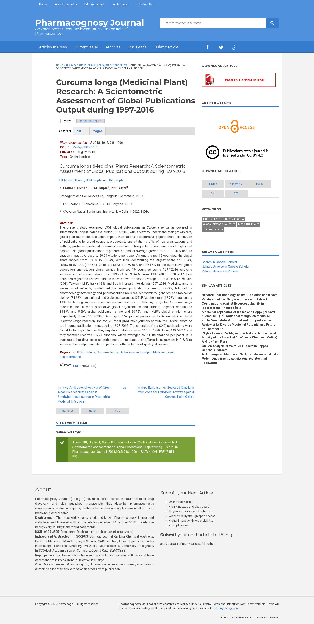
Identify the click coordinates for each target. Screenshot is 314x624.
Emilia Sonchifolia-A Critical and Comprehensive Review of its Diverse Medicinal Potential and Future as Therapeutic (238, 325)
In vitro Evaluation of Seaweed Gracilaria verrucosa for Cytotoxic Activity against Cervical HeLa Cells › (166, 392)
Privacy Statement (268, 617)
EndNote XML (236, 184)
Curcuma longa (107, 352)
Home (43, 4)
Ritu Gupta (116, 180)
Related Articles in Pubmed (220, 271)
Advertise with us (242, 617)
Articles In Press (53, 47)
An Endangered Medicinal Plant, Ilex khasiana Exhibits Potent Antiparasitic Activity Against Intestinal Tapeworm (240, 359)
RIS (213, 193)
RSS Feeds (137, 47)
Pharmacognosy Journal (89, 22)
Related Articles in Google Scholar (225, 266)
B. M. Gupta (94, 180)
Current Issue (86, 47)
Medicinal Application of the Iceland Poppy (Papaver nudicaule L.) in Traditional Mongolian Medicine (239, 314)
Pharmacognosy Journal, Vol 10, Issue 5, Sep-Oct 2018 (97, 65)
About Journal (64, 4)
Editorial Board (94, 4)
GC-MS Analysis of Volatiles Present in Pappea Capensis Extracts (235, 348)
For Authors (120, 4)
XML (117, 410)
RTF (236, 193)
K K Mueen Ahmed (71, 180)
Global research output (136, 352)
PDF (76, 366)
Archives (113, 47)
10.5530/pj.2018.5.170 (83, 147)
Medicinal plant (163, 352)
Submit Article (166, 47)
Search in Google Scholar (219, 262)
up (124, 388)
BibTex (92, 410)
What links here (90, 121)
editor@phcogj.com (226, 608)
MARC (259, 184)
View (69, 121)
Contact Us (145, 4)
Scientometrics (70, 357)
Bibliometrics (86, 352)
